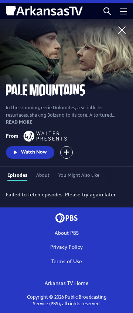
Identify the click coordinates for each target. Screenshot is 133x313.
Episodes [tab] (17, 175)
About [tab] (43, 175)
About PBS (67, 233)
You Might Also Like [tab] (78, 175)
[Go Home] (122, 30)
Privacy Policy (66, 247)
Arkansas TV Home (67, 283)
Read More (19, 122)
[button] (107, 11)
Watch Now (34, 152)
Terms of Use (66, 261)
